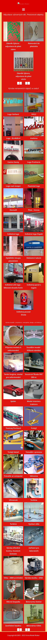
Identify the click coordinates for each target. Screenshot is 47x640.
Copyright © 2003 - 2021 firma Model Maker (23, 635)
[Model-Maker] (23, 4)
